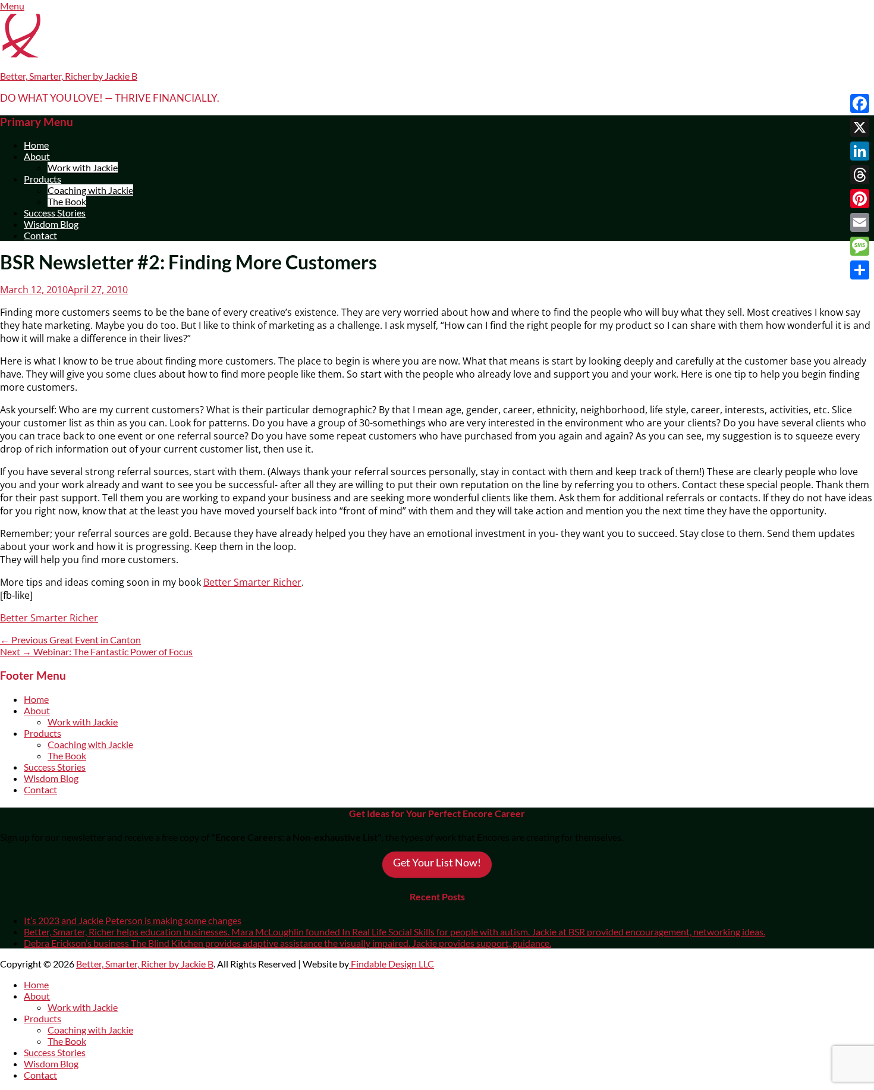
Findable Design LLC (391, 963)
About (37, 156)
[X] (860, 127)
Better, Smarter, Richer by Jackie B (68, 75)
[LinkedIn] (860, 151)
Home (36, 144)
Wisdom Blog (51, 224)
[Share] (860, 270)
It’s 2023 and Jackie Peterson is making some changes (132, 920)
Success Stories (55, 212)
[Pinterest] (860, 199)
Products (42, 178)
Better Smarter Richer (252, 582)
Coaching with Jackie (90, 190)
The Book (67, 201)
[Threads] (860, 175)
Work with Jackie (83, 167)
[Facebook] (860, 103)
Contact (40, 235)
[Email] (860, 222)
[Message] (860, 246)
